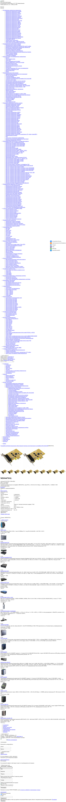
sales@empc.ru (10, 357)
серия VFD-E (8, 331)
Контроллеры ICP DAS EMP (12, 148)
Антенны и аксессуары (11, 79)
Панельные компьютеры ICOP (12, 121)
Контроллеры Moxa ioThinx (12, 156)
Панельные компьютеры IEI (12, 122)
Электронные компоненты (9, 346)
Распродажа (5, 437)
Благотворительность (10, 371)
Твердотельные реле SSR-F (12, 308)
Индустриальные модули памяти (13, 61)
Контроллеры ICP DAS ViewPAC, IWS (14, 152)
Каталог (6, 445)
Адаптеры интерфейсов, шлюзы (13, 77)
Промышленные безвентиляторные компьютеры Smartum (18, 51)
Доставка (8, 369)
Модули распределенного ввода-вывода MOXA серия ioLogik (19, 165)
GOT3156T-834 (4, 638)
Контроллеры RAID (10, 247)
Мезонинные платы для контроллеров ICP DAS (16, 157)
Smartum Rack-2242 (5, 582)
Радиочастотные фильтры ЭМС (13, 341)
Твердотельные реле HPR (11, 301)
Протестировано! (9, 376)
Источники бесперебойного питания (14, 245)
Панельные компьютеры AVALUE (13, 140)
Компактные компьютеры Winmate (13, 38)
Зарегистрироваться (5, 759)
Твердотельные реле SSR (11, 305)
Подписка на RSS (9, 381)
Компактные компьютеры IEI (12, 28)
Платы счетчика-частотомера (12, 265)
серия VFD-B (9, 319)
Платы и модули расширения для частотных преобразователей (19, 338)
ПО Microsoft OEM (10, 281)
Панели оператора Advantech (12, 210)
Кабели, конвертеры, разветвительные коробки (16, 84)
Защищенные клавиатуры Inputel (13, 221)
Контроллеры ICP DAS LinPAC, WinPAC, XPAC (16, 150)
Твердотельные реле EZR (11, 300)
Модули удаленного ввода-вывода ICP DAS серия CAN (18, 174)
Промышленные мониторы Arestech (14, 199)
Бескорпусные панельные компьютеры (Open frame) (17, 138)
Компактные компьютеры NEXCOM (14, 20)
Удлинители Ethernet (10, 98)
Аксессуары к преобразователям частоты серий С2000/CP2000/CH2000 (21, 336)
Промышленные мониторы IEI (12, 191)
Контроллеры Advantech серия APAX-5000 (15, 145)
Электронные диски (7, 227)
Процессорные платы (10, 58)
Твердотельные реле (7, 296)
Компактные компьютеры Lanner (13, 31)
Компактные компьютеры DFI (12, 19)
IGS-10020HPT (4, 652)
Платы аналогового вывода (12, 261)
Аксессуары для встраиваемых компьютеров (15, 42)
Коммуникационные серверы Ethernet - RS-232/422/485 (18, 85)
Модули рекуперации (10, 344)
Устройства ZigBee (10, 99)
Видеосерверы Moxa (10, 315)
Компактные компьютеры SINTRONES (14, 36)
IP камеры (8, 316)
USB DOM (8, 237)
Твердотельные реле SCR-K (12, 304)
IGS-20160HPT (4, 677)
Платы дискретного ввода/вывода (13, 262)
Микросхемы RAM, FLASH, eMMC (13, 347)
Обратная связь (6, 439)
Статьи (7, 378)
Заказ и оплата (9, 368)
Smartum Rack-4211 (5, 571)
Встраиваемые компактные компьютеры (12, 10)
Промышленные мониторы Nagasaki (14, 192)
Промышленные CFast (11, 238)
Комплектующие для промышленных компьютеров (14, 56)
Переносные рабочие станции (12, 106)
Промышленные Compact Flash (12, 239)
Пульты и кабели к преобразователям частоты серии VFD (18, 340)
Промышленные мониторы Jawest (13, 187)
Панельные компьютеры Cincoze (13, 118)
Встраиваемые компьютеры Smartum (14, 48)
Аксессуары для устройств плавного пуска (15, 269)
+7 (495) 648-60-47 (5, 355)
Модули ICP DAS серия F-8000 (12, 162)
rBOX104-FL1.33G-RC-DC (6, 718)
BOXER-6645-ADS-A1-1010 (7, 597)
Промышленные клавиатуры (9, 220)
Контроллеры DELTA (10, 147)
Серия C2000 (8, 334)
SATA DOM (8, 232)
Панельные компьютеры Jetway (13, 108)
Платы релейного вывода (11, 264)
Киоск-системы (9, 111)
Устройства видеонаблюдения (9, 311)
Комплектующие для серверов (9, 240)
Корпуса (7, 57)
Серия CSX (8, 271)
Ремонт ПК (5, 440)
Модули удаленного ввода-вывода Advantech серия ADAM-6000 (20, 169)
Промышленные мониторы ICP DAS (14, 201)
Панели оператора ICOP (11, 217)
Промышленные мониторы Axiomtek (14, 186)
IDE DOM (8, 228)
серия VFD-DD (9, 320)
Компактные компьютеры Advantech (14, 16)
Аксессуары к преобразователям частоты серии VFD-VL (18, 337)
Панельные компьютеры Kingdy (13, 126)
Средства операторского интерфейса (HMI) (12, 208)
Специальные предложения (9, 729)
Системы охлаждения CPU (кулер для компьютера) (17, 68)
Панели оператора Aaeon (11, 209)
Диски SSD (8, 60)
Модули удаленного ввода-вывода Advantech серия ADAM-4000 (20, 167)
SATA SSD (8, 234)
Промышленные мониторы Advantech (14, 189)
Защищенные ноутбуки (11, 276)
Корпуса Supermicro (10, 249)
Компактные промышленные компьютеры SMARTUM (18, 47)
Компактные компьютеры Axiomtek (13, 11)
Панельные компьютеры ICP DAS (13, 109)
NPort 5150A (3, 530)
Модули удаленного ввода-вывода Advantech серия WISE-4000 (19, 170)
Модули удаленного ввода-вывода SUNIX (15, 181)
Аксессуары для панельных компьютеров (15, 137)
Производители (6, 436)
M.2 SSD (8, 229)
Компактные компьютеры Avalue (13, 25)
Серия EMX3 (8, 273)
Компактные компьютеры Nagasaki (13, 33)
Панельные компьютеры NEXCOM (13, 129)
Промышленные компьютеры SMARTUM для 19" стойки (18, 46)
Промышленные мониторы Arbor (13, 198)
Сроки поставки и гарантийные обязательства (16, 370)
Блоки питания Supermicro (11, 242)
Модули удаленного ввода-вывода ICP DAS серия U (17, 179)
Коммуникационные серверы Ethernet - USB (15, 86)
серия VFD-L (8, 325)
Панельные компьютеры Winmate (13, 133)
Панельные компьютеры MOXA (13, 127)
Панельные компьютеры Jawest (12, 125)
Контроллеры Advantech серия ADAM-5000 (15, 144)
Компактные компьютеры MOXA (13, 32)
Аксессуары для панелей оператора (13, 218)
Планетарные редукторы (11, 289)
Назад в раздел (4, 490)
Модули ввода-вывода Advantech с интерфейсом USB (17, 164)
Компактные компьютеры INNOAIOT (14, 18)
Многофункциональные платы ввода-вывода (16, 259)
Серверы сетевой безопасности (10, 348)
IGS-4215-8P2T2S (4, 704)
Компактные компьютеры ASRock (13, 24)
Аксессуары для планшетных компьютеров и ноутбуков (18, 279)
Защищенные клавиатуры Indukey (13, 222)
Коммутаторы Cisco (10, 87)
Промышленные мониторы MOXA (13, 202)
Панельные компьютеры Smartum (13, 49)
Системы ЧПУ (9, 329)
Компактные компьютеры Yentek (13, 12)
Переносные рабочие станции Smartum (14, 50)
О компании (6, 363)
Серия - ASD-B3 (9, 293)
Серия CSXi (8, 272)
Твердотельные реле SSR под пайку (13, 307)
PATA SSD (8, 231)
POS (7, 136)
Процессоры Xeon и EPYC (11, 254)
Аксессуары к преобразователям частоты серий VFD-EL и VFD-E (20, 332)
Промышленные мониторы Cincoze (13, 200)
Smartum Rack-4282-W (5, 662)
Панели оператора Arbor (11, 211)
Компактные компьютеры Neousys (13, 34)
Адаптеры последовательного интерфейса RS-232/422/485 (18, 78)
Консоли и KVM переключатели (13, 185)
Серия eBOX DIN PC (10, 39)
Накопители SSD (9, 252)
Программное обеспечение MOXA (13, 96)
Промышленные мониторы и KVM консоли (12, 184)
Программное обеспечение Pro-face (13, 282)
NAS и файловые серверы (11, 54)
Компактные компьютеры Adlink (13, 21)
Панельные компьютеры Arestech (13, 116)
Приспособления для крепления (13, 339)
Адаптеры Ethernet (10, 76)
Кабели (7, 71)
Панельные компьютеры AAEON (13, 112)
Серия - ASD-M (9, 294)
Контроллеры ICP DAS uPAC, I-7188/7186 (15, 151)
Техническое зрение (10, 330)
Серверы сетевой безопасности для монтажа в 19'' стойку (18, 352)
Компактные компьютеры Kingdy (13, 29)
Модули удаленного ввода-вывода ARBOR (15, 171)
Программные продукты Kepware (13, 285)
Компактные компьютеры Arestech (13, 17)
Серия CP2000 (9, 333)
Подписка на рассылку (11, 380)
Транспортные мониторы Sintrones (13, 205)
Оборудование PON (10, 92)
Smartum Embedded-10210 (6, 557)
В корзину (3, 487)
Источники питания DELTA (12, 318)
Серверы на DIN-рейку (11, 351)
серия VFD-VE (9, 326)
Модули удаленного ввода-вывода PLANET (15, 180)
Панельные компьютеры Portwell (13, 130)
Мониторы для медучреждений (12, 195)
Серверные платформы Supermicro (13, 257)
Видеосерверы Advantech (11, 314)
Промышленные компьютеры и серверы (12, 43)
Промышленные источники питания (14, 65)
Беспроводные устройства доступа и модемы (16, 80)
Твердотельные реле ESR (11, 298)
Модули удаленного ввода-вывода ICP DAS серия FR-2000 (19, 176)
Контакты (8, 366)
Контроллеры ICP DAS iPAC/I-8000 (13, 149)
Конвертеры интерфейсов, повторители (14, 89)
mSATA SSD (8, 230)
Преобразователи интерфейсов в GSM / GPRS (16, 93)
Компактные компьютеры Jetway (13, 14)
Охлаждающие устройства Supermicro (14, 253)
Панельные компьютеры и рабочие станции (12, 103)
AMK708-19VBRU (5, 624)
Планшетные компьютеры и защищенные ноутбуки (14, 275)
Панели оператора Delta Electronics (13, 213)
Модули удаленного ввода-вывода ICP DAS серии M (17, 173)
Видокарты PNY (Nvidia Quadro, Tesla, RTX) (15, 244)
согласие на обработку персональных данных (30, 789)
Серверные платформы (11, 55)
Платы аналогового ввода (11, 260)
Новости (5, 374)
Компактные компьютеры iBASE (13, 27)
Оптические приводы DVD (12, 64)
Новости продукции (10, 375)
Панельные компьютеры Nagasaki (13, 128)
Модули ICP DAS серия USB (12, 163)
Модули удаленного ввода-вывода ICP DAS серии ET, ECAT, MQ (20, 172)
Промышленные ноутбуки (11, 135)
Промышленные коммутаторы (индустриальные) (16, 74)
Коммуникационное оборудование (10, 72)
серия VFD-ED (9, 322)
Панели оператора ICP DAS (12, 214)
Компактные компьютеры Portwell (13, 35)
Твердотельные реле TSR (11, 310)
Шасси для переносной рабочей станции (15, 107)
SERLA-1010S (4, 690)
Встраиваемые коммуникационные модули (15, 82)
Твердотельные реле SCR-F (12, 303)
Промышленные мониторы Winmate (14, 203)
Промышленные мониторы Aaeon (13, 194)
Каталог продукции (7, 382)
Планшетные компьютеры (11, 278)
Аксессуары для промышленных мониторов (15, 207)
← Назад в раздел (4, 519)
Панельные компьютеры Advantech (13, 114)
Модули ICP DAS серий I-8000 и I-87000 (14, 159)
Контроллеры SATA (10, 70)
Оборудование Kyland (10, 101)
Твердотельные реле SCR (11, 302)
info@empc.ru (11, 356)
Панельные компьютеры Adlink (13, 113)
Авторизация (3, 792)
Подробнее (54, 799)
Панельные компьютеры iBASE (13, 120)
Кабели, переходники (10, 246)
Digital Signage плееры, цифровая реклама (15, 41)
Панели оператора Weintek (11, 216)
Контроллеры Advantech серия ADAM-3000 (15, 143)
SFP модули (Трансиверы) (11, 75)
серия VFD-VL (9, 327)
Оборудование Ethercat (11, 91)
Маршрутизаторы (9, 90)
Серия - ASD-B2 (9, 291)
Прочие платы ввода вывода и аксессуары (15, 267)
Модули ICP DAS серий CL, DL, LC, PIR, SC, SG (16, 158)
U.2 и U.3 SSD (9, 236)
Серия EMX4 (8, 274)
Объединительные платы (11, 63)
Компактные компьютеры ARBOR (13, 23)
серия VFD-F (8, 324)
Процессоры (8, 67)
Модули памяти (9, 251)
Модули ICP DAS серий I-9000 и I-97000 (14, 160)
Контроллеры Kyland (10, 155)
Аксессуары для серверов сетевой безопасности (16, 353)
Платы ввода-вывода (7, 258)
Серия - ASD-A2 (9, 290)
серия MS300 (8, 287)
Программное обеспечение (9, 280)
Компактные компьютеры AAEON (13, 13)
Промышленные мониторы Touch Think (14, 188)
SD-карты (8, 235)
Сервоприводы (6, 286)
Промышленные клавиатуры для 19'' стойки (15, 224)
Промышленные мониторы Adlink (13, 196)
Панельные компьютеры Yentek (13, 105)
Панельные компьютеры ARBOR (13, 115)
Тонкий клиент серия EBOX (12, 40)
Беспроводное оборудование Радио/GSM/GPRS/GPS (17, 182)
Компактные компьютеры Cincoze (13, 26)
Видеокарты (8, 243)
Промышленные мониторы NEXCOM (14, 206)
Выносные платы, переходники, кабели (14, 266)
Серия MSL (8, 295)
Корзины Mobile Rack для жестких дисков (15, 62)
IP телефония (8, 100)
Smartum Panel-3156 (5, 542)
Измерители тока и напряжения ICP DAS (15, 142)
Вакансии (8, 367)
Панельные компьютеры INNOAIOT (14, 123)
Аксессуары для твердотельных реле (14, 297)
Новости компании (10, 377)
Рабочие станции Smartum (11, 53)
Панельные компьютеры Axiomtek (13, 104)
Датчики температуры (10, 342)
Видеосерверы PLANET (11, 312)
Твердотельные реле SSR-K (12, 309)
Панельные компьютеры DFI (12, 119)
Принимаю (3, 800)
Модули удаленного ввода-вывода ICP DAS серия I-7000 (18, 177)
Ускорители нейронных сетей (12, 69)
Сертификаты (9, 373)
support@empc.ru (11, 359)
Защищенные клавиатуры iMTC (13, 225)
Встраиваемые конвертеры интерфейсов (14, 83)
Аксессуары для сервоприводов (13, 288)
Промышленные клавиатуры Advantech (14, 223)
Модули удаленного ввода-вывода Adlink (15, 166)
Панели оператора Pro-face (11, 215)
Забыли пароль (4, 754)
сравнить (8, 488)
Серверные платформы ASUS (12, 256)
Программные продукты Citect (12, 283)
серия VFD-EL (9, 323)
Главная (2, 445)
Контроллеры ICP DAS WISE (12, 154)
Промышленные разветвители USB (13, 97)
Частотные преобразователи (9, 317)
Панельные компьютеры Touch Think (14, 131)
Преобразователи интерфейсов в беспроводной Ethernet (18, 94)
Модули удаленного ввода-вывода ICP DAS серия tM (17, 178)
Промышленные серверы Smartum (13, 45)
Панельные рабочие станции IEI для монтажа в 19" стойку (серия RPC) (21, 134)
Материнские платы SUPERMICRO (14, 250)
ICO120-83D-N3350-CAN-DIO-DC (8, 611)
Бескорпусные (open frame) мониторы (14, 193)
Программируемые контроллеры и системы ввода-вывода (16, 141)
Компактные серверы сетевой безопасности (15, 349)
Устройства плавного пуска (9, 268)
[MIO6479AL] (34, 468)
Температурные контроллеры (12, 345)
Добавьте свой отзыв (5, 514)
